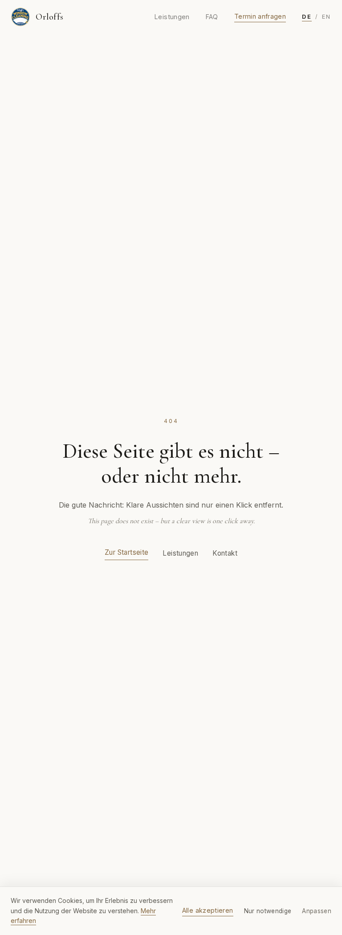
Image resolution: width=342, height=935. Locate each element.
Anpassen (316, 911)
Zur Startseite (126, 552)
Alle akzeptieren (207, 910)
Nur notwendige (268, 911)
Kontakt (224, 553)
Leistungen (172, 16)
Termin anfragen (260, 16)
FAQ (212, 16)
